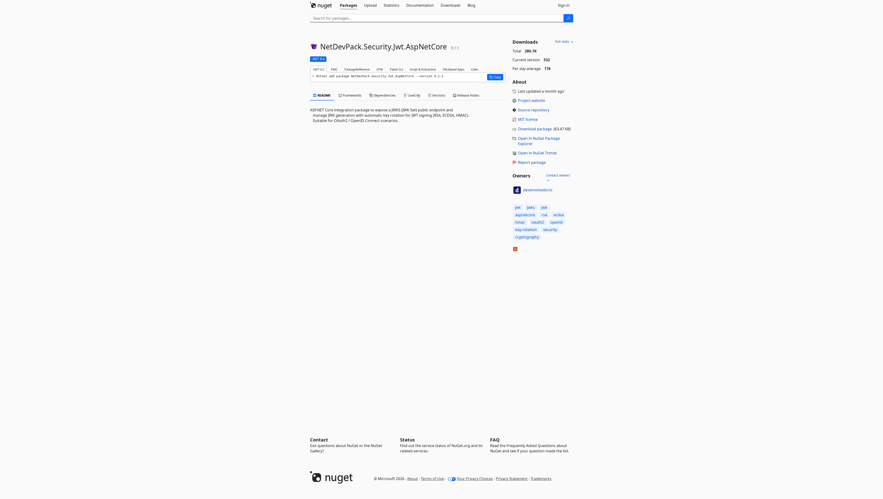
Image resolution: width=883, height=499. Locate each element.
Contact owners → (558, 177)
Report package (532, 162)
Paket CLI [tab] (396, 69)
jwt (518, 207)
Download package (535, 128)
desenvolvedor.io (537, 189)
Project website (531, 100)
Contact (319, 440)
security (550, 229)
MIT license (528, 119)
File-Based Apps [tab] (453, 69)
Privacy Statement (511, 478)
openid (556, 222)
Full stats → (564, 41)
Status (407, 440)
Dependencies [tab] (384, 95)
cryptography (527, 237)
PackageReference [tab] (357, 69)
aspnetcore (525, 214)
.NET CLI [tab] (318, 69)
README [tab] (324, 95)
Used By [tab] (413, 95)
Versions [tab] (438, 95)
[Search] (568, 18)
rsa (544, 214)
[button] (495, 77)
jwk (544, 207)
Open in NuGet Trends (537, 152)
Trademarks (540, 478)
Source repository (533, 110)
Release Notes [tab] (467, 95)
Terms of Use (432, 478)
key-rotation (526, 229)
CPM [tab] (380, 69)
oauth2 (537, 222)
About (412, 478)
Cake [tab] (474, 69)
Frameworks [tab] (352, 95)
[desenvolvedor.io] (517, 190)
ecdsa (559, 214)
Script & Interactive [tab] (423, 69)
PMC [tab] (334, 69)
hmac (520, 222)
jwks (531, 207)
